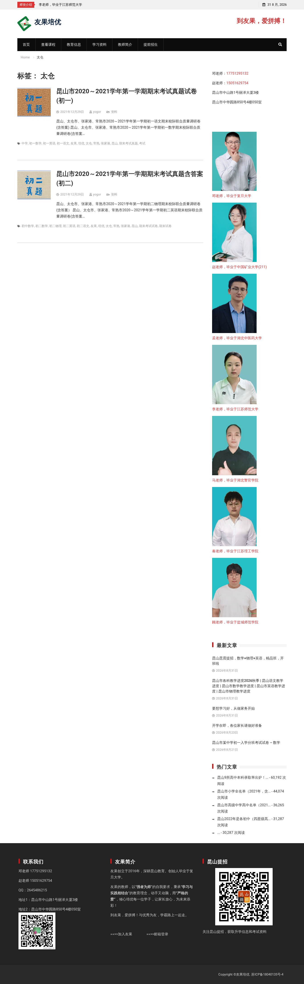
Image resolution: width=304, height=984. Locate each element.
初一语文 (63, 143)
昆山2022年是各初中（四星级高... (244, 819)
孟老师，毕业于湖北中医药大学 (237, 338)
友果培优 (47, 21)
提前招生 (151, 44)
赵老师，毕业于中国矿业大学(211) (239, 267)
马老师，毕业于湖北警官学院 (235, 480)
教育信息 (74, 44)
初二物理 (55, 226)
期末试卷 (165, 226)
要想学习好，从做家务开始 (233, 708)
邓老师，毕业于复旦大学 (231, 196)
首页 (26, 44)
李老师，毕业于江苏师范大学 (60, 5)
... (218, 832)
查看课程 (48, 44)
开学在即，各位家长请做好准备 (237, 725)
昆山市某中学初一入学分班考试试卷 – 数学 (246, 742)
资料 (114, 112)
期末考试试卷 (148, 226)
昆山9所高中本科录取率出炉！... (242, 777)
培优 (81, 143)
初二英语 (69, 226)
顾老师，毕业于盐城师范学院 (235, 622)
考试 (142, 143)
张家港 (105, 143)
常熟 (96, 143)
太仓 (89, 143)
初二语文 (83, 226)
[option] (78, 5)
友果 (74, 143)
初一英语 (49, 143)
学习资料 (99, 44)
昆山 (114, 143)
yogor (97, 112)
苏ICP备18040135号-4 (267, 974)
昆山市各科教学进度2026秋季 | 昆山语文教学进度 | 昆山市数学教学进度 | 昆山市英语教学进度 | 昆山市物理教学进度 (248, 686)
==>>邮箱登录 (157, 934)
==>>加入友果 (121, 934)
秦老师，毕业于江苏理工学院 (235, 551)
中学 (25, 143)
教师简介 (125, 44)
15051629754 (237, 83)
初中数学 (28, 226)
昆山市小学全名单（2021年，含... (244, 791)
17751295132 (237, 73)
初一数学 (35, 143)
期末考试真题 (128, 143)
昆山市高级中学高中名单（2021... (244, 805)
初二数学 (41, 226)
